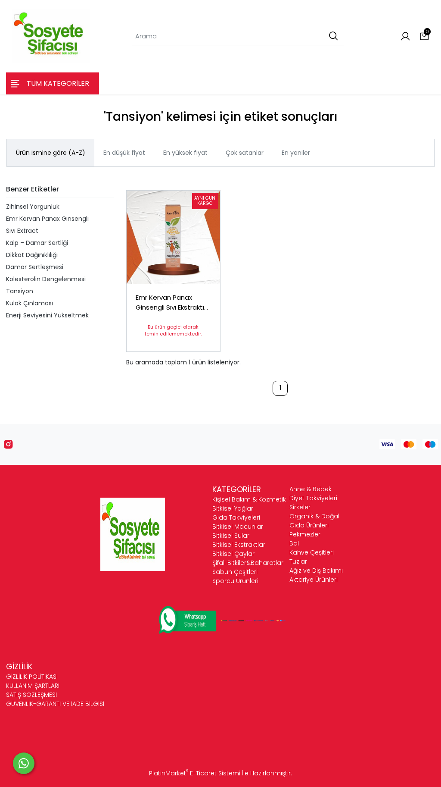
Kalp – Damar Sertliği (37, 242)
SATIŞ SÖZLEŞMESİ (31, 694)
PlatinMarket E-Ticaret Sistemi (194, 773)
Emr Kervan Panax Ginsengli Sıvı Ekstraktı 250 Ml (170, 302)
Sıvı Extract (22, 230)
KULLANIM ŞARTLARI (32, 685)
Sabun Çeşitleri (235, 572)
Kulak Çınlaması (29, 303)
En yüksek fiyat (185, 152)
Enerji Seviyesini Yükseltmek (47, 315)
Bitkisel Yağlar (232, 508)
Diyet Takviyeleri (313, 498)
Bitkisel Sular (230, 535)
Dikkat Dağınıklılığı (32, 255)
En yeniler (296, 152)
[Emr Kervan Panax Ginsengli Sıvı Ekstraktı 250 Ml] (173, 237)
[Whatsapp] (23, 763)
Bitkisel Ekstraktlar (238, 544)
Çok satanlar (245, 152)
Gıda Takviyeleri (236, 517)
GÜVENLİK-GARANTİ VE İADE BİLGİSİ (55, 703)
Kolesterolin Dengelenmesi (46, 279)
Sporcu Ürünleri (235, 581)
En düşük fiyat (124, 152)
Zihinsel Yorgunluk (32, 206)
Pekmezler (304, 534)
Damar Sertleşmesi (34, 267)
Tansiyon (19, 291)
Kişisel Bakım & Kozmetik (249, 499)
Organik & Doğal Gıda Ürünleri (314, 521)
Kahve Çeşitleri (311, 552)
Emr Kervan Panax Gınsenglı (47, 218)
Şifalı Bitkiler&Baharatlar (247, 562)
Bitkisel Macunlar (237, 526)
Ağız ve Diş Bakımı (316, 570)
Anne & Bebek (310, 489)
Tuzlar (298, 561)
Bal (294, 543)
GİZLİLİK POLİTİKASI (32, 676)
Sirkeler (300, 507)
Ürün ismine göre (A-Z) (50, 152)
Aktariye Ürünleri (313, 579)
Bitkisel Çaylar (233, 553)
